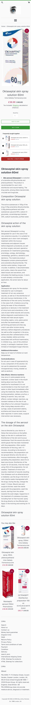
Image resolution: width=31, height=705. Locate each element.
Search (3, 625)
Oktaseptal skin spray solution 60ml (20, 137)
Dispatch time (6, 635)
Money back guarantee (9, 632)
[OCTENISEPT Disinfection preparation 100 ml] (23, 581)
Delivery (4, 652)
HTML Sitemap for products (11, 659)
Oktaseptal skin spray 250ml (19, 152)
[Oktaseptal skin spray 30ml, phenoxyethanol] (7, 538)
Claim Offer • (15, 159)
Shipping (16, 105)
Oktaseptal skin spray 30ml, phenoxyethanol (20, 145)
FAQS (3, 637)
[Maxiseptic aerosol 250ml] (7, 584)
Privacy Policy (6, 642)
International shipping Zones (11, 657)
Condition (4, 649)
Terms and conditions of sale (11, 644)
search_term (5, 654)
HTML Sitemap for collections (11, 661)
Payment (4, 647)
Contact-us (5, 630)
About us (4, 627)
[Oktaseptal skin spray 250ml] (23, 531)
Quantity (15, 113)
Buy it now (15, 127)
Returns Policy (6, 640)
